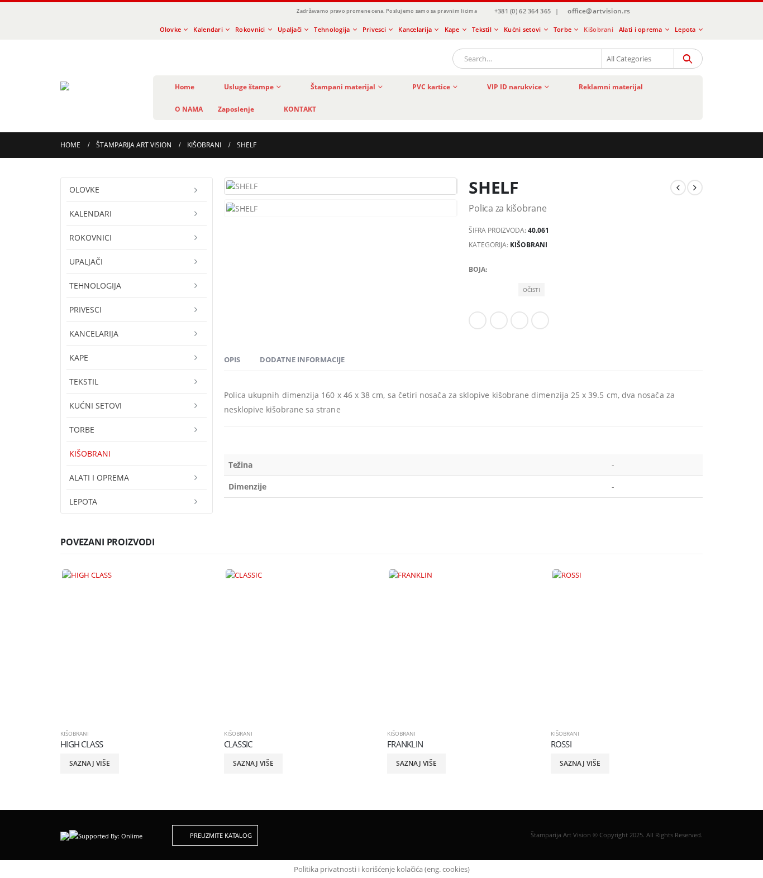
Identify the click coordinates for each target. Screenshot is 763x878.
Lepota (685, 29)
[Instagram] (662, 12)
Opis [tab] (232, 359)
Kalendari (207, 29)
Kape (452, 29)
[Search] (687, 58)
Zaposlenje (236, 109)
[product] (136, 643)
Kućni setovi (522, 29)
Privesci (374, 29)
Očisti (531, 290)
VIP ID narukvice (514, 87)
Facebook (478, 320)
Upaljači (290, 29)
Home (184, 87)
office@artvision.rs (599, 11)
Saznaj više (89, 763)
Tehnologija (332, 29)
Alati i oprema (640, 29)
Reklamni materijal (611, 87)
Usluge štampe (249, 87)
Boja (477, 269)
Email (540, 320)
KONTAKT (300, 109)
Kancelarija (415, 29)
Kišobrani (598, 29)
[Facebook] (643, 12)
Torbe (562, 29)
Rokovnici (250, 29)
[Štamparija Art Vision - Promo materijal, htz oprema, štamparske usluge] (98, 85)
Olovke (171, 29)
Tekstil (482, 29)
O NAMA (189, 109)
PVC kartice (431, 87)
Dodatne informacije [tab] (302, 359)
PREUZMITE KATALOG (220, 835)
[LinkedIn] (680, 12)
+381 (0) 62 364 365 (522, 11)
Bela (526, 269)
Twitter (499, 320)
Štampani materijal (343, 87)
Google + (519, 320)
